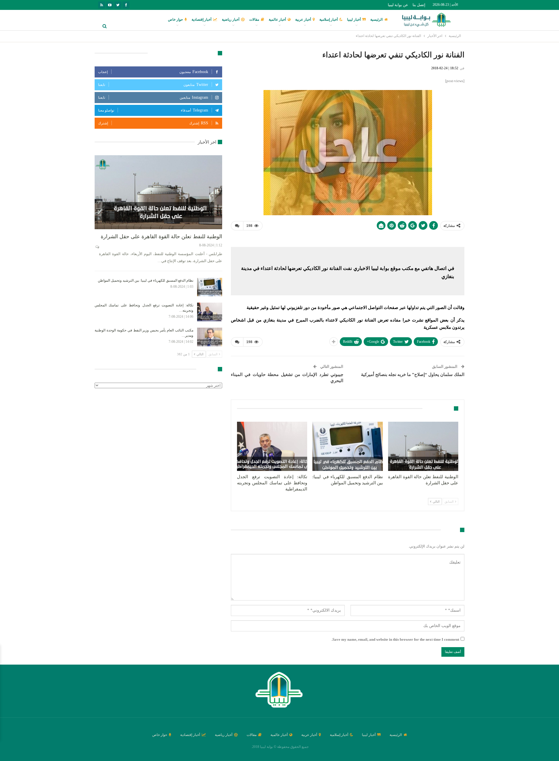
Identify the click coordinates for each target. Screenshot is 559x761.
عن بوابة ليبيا (398, 5)
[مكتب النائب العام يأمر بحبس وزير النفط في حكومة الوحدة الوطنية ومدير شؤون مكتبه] (209, 337)
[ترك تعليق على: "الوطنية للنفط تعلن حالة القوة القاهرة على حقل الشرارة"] (97, 247)
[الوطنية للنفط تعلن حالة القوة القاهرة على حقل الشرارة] (423, 446)
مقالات (254, 19)
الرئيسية (376, 19)
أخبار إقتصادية (201, 19)
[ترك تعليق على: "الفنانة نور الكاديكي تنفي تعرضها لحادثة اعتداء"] (237, 225)
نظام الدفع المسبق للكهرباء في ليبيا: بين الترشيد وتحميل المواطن (145, 280)
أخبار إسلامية (328, 19)
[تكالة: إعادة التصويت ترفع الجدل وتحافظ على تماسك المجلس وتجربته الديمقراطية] (272, 446)
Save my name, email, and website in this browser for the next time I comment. (395, 639)
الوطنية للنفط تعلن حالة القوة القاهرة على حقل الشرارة (161, 236)
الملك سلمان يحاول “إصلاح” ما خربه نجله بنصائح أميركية (412, 374)
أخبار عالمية (277, 19)
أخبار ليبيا (354, 19)
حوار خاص (175, 19)
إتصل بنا (419, 5)
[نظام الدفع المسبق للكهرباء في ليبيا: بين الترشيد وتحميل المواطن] (347, 446)
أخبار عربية (303, 19)
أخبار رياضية (230, 19)
